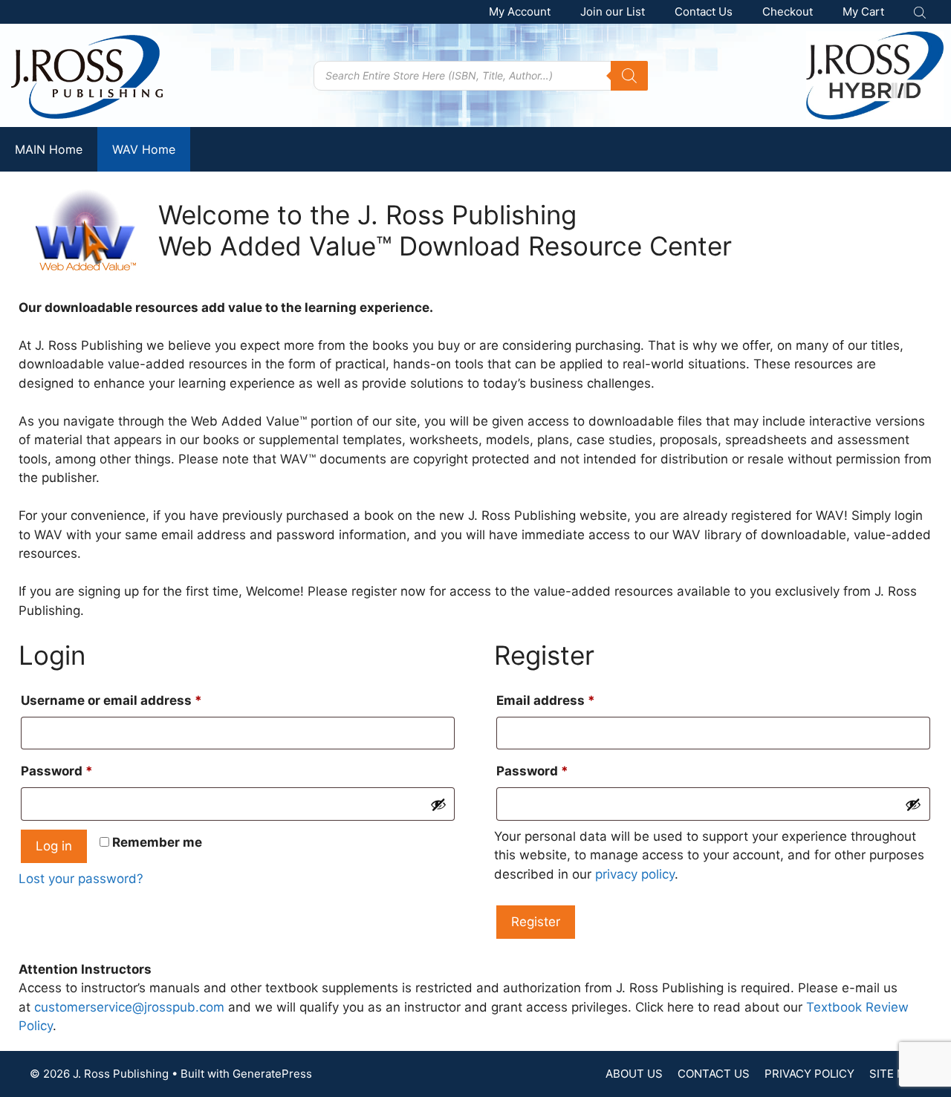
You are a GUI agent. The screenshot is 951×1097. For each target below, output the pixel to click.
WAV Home (143, 149)
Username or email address (139, 700)
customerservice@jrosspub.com (129, 1007)
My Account (520, 11)
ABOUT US (634, 1074)
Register (535, 921)
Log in (54, 846)
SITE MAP (895, 1074)
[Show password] (438, 804)
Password (85, 770)
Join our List (612, 11)
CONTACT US (714, 1074)
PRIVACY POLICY (809, 1074)
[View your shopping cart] (863, 12)
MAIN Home (48, 149)
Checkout (787, 11)
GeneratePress (272, 1074)
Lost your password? (81, 878)
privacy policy (635, 874)
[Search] (629, 76)
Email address (573, 700)
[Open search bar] (921, 12)
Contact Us (704, 11)
